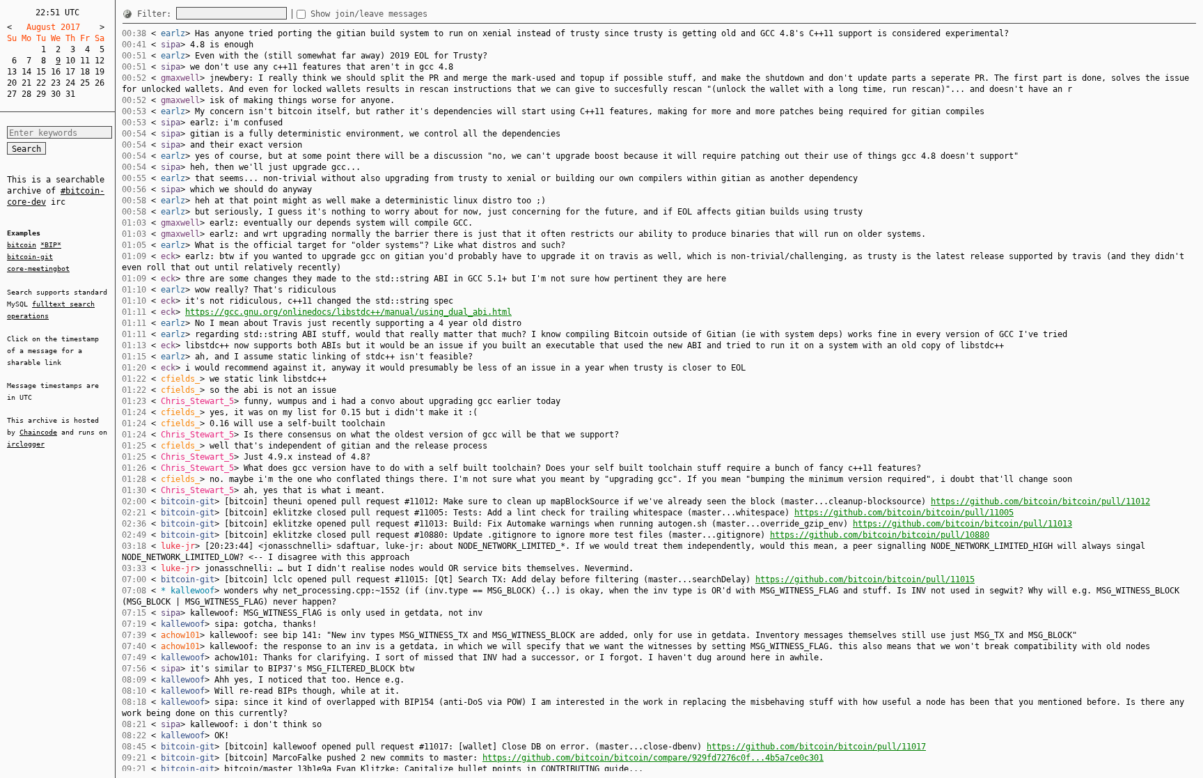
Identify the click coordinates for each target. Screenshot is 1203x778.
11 (85, 60)
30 (56, 94)
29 (41, 94)
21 (26, 83)
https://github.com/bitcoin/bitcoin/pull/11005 (904, 513)
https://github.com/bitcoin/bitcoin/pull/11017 (816, 747)
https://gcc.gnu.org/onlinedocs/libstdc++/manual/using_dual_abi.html (348, 312)
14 (26, 72)
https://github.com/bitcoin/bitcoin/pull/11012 (1040, 501)
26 (99, 83)
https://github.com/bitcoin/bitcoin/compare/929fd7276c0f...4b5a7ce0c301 (653, 758)
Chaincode (38, 432)
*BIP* (50, 245)
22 (41, 83)
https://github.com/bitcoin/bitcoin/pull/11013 (962, 524)
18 (85, 72)
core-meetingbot (38, 268)
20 (12, 83)
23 (56, 83)
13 (12, 72)
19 (99, 72)
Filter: (156, 14)
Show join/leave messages (368, 14)
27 (12, 94)
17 (70, 72)
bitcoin (21, 245)
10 (70, 60)
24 (70, 83)
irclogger (26, 444)
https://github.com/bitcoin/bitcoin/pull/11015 (865, 579)
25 (85, 83)
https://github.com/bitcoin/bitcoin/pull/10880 (879, 535)
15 (41, 72)
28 (26, 94)
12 (99, 60)
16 (56, 72)
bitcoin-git (30, 256)
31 (70, 94)
